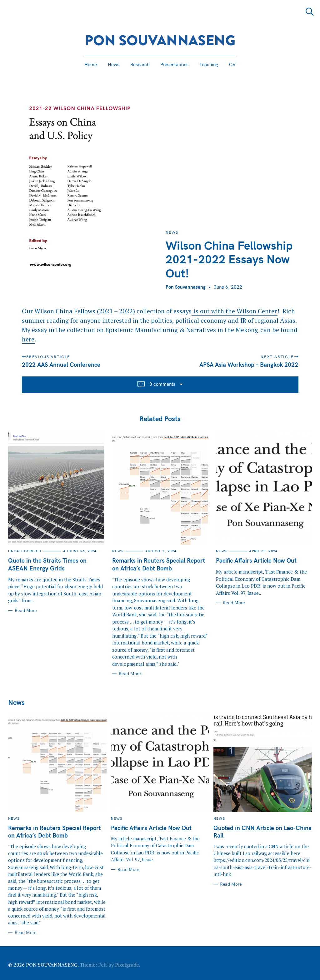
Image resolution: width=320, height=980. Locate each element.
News (113, 64)
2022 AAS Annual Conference (61, 364)
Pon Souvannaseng (186, 287)
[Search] (310, 11)
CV (232, 64)
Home (90, 64)
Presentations (174, 64)
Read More (26, 610)
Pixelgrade (127, 964)
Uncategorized (24, 551)
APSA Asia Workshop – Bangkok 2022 (249, 364)
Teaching (208, 64)
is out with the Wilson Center (234, 311)
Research (139, 64)
